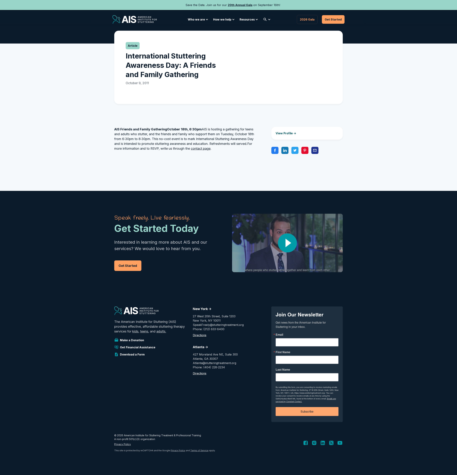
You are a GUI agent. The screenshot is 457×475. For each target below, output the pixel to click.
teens (144, 331)
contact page (200, 148)
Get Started (333, 19)
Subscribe (307, 411)
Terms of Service (199, 450)
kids (135, 331)
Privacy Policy (122, 444)
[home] (134, 19)
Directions (199, 335)
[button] (197, 19)
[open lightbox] (287, 243)
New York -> (202, 309)
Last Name (283, 369)
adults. (161, 331)
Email (279, 334)
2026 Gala (307, 19)
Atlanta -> (200, 347)
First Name (283, 352)
